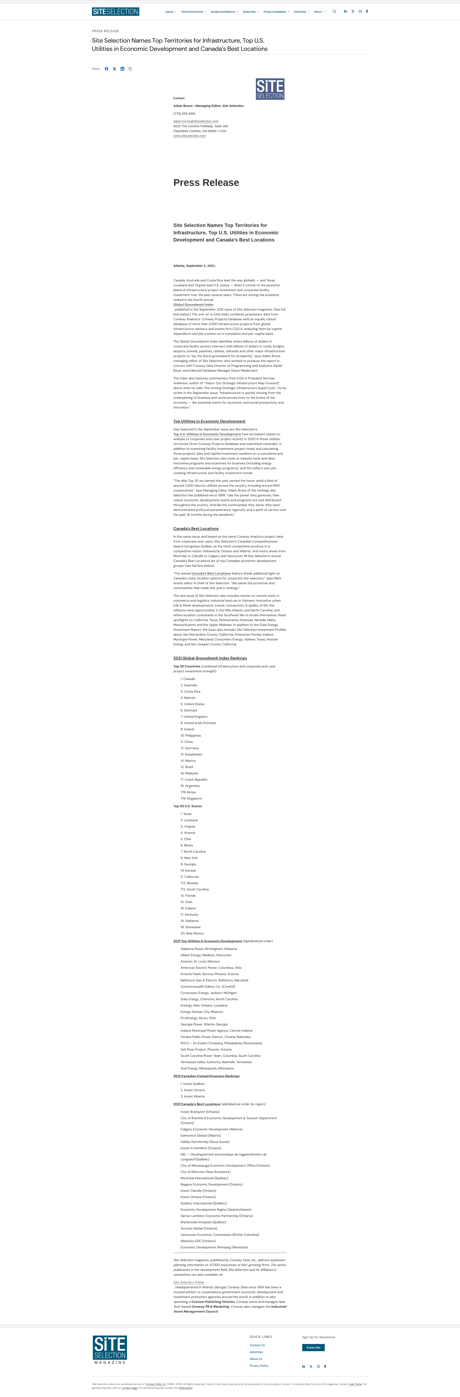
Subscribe (249, 11)
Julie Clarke (355, 1384)
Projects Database (275, 11)
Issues (169, 11)
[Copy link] (130, 69)
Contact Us (257, 1345)
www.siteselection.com (189, 136)
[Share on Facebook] (106, 69)
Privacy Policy (259, 1366)
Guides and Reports (223, 11)
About (318, 11)
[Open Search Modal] (334, 11)
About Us (256, 1359)
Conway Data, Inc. (155, 1384)
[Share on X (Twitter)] (114, 69)
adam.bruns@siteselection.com (195, 121)
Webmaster (185, 1387)
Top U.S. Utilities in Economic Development (207, 434)
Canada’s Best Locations (211, 573)
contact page (130, 1387)
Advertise (300, 11)
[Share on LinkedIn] (122, 69)
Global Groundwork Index (193, 304)
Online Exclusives (192, 11)
